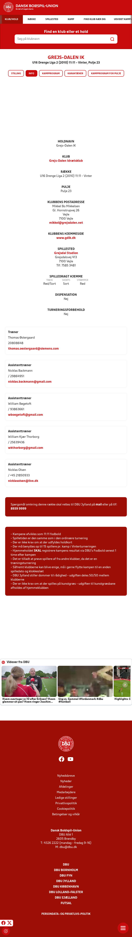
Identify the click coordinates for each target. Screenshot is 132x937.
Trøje (49, 280)
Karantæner (75, 74)
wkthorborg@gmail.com (25, 448)
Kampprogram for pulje (106, 74)
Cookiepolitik (66, 808)
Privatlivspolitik (66, 803)
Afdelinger (66, 786)
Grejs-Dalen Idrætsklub (66, 160)
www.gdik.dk (66, 238)
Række (66, 171)
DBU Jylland (66, 881)
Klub (66, 156)
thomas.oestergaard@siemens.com (33, 348)
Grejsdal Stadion (66, 253)
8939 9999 (18, 508)
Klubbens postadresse (66, 202)
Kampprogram (51, 74)
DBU (66, 864)
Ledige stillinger (66, 797)
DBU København (66, 886)
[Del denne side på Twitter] (9, 923)
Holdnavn (66, 141)
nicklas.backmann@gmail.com (30, 381)
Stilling (16, 74)
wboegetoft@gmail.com (25, 414)
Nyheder (66, 781)
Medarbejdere (66, 792)
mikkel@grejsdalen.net (66, 222)
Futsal (66, 903)
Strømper (82, 280)
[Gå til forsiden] (29, 7)
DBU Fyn (66, 875)
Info (31, 74)
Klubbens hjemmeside (66, 233)
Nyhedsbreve (66, 775)
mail (99, 504)
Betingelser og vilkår (66, 814)
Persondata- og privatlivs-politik (66, 914)
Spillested (66, 249)
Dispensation (66, 294)
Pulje (66, 187)
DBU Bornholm (66, 870)
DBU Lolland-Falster (66, 892)
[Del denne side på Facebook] (3, 923)
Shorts (66, 280)
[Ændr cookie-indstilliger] (6, 931)
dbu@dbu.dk (68, 847)
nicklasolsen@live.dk (23, 481)
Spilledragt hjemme (66, 276)
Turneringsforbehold (66, 310)
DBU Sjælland (66, 897)
